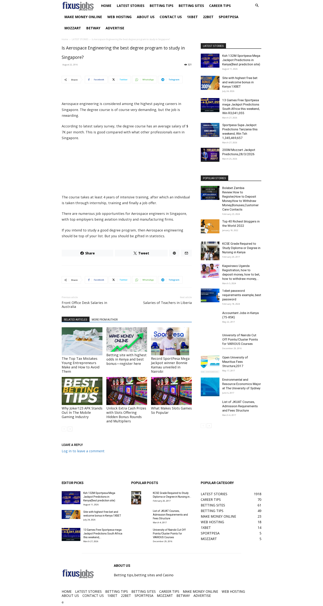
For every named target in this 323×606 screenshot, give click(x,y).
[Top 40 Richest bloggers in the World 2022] (210, 226)
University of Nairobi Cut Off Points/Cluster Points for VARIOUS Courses (240, 339)
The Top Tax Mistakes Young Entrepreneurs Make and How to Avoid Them (80, 365)
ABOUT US (145, 17)
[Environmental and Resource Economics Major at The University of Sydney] (210, 387)
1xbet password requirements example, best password (241, 295)
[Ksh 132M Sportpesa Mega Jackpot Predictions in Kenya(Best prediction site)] (210, 61)
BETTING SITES (191, 5)
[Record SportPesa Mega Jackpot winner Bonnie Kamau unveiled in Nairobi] (171, 341)
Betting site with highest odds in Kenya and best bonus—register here (126, 359)
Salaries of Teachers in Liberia (167, 303)
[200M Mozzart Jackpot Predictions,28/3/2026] (210, 155)
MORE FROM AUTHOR (105, 319)
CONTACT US (171, 17)
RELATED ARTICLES (75, 319)
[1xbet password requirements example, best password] (210, 295)
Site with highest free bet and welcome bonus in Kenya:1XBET (239, 82)
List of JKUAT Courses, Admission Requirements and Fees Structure (240, 406)
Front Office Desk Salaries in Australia (84, 305)
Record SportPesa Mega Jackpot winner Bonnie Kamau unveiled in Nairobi (170, 365)
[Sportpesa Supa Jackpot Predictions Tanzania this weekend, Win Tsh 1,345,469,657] (210, 130)
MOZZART (72, 28)
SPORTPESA (228, 17)
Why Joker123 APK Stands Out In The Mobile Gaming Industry (82, 412)
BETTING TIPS (161, 5)
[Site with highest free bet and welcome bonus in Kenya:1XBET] (210, 83)
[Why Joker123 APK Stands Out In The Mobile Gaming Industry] (82, 391)
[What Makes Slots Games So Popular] (171, 391)
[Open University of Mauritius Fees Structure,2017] (210, 364)
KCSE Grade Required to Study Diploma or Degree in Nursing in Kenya (241, 248)
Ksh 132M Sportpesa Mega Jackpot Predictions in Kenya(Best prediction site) (241, 60)
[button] (256, 5)
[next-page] (70, 429)
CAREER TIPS (220, 5)
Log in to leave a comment (83, 451)
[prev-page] (64, 429)
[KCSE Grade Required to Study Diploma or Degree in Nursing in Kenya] (210, 251)
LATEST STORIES (130, 5)
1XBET (192, 17)
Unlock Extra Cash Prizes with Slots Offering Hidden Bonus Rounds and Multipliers (126, 414)
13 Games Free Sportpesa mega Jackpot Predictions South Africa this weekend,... (102, 533)
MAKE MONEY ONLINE (83, 17)
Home (65, 39)
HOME (106, 5)
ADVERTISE (115, 28)
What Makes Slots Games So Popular (171, 410)
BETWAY (93, 28)
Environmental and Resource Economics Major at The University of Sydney (241, 384)
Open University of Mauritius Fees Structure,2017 (235, 361)
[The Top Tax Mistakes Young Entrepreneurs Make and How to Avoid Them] (82, 341)
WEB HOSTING (119, 17)
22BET (208, 17)
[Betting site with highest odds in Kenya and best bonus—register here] (126, 339)
